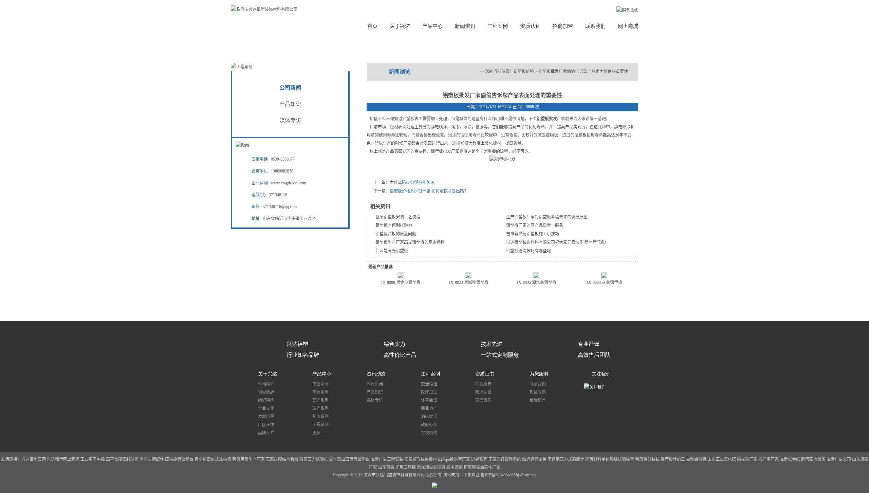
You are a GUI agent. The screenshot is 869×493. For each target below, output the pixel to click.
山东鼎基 (471, 475)
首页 (372, 26)
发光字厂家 (768, 459)
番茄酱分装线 (648, 459)
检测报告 (483, 384)
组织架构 (266, 400)
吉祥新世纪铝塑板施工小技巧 (532, 234)
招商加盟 (563, 26)
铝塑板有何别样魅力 (393, 225)
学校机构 (429, 433)
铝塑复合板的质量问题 (395, 234)
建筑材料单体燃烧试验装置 (610, 459)
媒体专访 (290, 120)
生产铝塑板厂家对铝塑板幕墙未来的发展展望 (547, 217)
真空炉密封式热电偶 (213, 459)
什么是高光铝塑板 (391, 251)
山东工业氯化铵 (721, 459)
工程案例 (497, 26)
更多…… (320, 433)
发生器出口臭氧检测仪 (349, 459)
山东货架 (386, 467)
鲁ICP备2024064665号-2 (502, 475)
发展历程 (266, 416)
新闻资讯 (465, 26)
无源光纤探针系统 (504, 459)
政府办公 (429, 424)
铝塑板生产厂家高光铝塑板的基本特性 (410, 242)
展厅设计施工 (673, 459)
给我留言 (538, 400)
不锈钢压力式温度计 (566, 459)
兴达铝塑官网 (33, 459)
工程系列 (320, 424)
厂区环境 (266, 424)
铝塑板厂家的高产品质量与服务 (534, 225)
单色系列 (320, 384)
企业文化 (266, 408)
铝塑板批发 (547, 118)
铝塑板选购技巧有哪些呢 (528, 251)
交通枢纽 (429, 384)
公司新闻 (290, 88)
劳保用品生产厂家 (248, 459)
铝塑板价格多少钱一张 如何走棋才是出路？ (429, 191)
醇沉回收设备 (813, 459)
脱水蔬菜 (454, 467)
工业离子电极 (93, 459)
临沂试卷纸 (790, 459)
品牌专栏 (266, 433)
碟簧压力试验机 (313, 459)
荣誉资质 (483, 400)
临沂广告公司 (839, 459)
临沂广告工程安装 (387, 459)
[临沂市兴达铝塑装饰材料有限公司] (264, 9)
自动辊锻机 (696, 459)
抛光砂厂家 (747, 459)
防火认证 (483, 392)
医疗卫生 (429, 392)
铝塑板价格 (524, 71)
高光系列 (320, 400)
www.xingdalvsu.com (288, 183)
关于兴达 (400, 26)
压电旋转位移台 (179, 459)
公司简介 (266, 384)
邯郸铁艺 (479, 459)
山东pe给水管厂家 (454, 459)
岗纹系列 (320, 392)
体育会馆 (429, 400)
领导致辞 (266, 392)
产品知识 (290, 104)
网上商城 (628, 26)
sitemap (530, 475)
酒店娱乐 (429, 416)
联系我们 (595, 26)
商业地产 (429, 408)
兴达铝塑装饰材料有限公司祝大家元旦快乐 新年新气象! (556, 242)
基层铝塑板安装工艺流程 (397, 217)
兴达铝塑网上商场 (63, 459)
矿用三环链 (405, 467)
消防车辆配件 (152, 459)
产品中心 (432, 26)
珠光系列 (320, 408)
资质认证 (530, 26)
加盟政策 (538, 392)
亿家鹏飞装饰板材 (420, 459)
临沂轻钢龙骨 (534, 459)
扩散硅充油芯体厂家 (482, 467)
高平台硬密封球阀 (122, 459)
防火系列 (320, 416)
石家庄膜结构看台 (282, 459)
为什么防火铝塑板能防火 (412, 182)
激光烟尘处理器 (431, 467)
